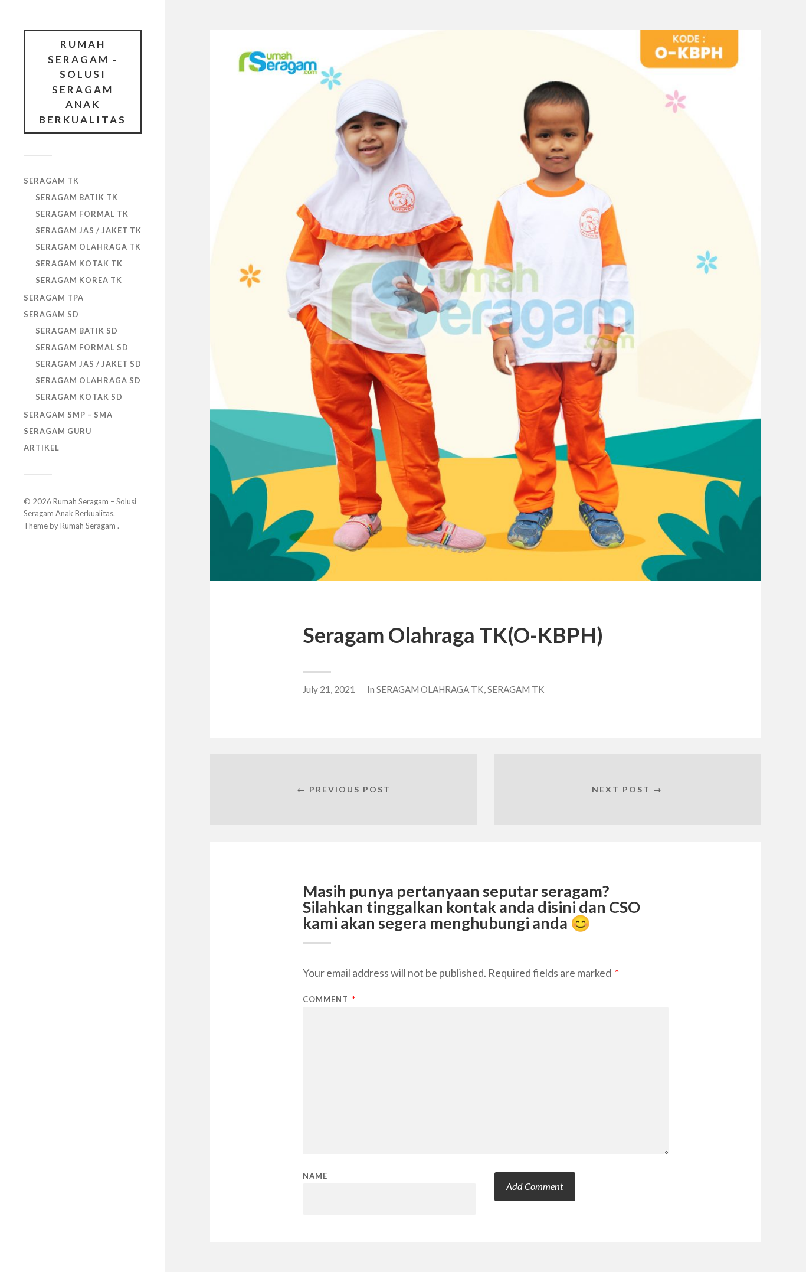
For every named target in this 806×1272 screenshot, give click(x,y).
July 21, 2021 (329, 689)
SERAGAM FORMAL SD (82, 347)
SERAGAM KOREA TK (78, 280)
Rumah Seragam (88, 525)
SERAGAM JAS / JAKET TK (88, 230)
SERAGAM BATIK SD (76, 330)
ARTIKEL (42, 447)
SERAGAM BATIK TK (76, 197)
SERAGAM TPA (54, 297)
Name (315, 1176)
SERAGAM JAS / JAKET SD (88, 363)
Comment (329, 999)
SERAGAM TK (51, 180)
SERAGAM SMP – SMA (68, 414)
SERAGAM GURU (57, 431)
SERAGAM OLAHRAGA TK (88, 247)
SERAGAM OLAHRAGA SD (88, 380)
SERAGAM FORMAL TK (82, 213)
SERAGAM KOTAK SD (79, 397)
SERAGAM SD (51, 314)
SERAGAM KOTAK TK (79, 263)
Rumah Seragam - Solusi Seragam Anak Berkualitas (82, 82)
